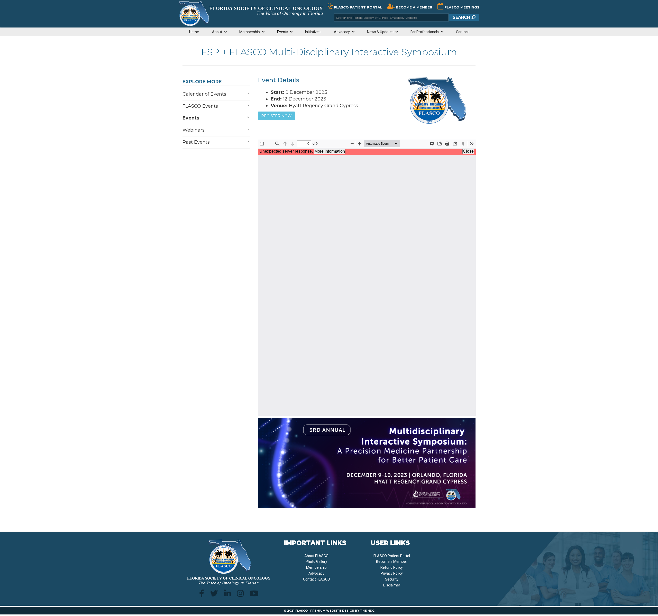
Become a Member (391, 561)
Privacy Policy (392, 573)
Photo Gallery (316, 561)
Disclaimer (391, 585)
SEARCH (462, 17)
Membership (316, 567)
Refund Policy (391, 567)
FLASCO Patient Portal (391, 556)
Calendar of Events (204, 94)
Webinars (193, 130)
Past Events (196, 142)
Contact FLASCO (316, 579)
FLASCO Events (200, 106)
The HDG (367, 610)
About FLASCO (316, 556)
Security (391, 579)
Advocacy (316, 573)
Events (190, 118)
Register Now (276, 116)
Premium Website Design (332, 610)
